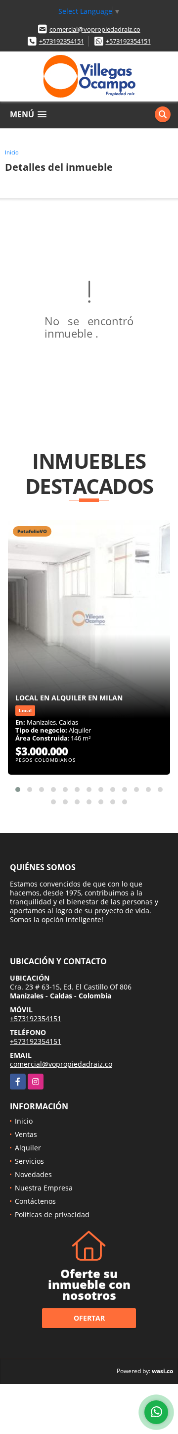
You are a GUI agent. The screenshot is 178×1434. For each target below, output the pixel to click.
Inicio (12, 152)
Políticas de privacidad (52, 1214)
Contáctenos (35, 1201)
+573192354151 (61, 41)
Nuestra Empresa (44, 1187)
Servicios (29, 1161)
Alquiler (28, 1147)
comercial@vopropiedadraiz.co (94, 29)
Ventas (26, 1134)
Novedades (33, 1174)
